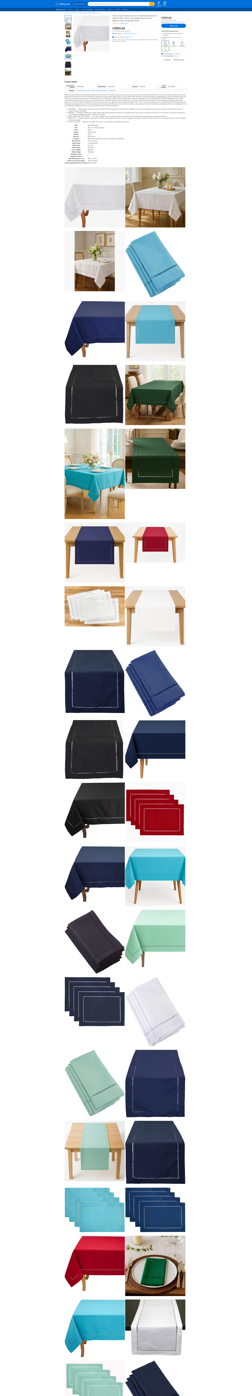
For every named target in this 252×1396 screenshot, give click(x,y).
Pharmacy (110, 9)
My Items (124, 9)
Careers (117, 9)
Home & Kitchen (73, 13)
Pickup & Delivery (100, 9)
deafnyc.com (129, 37)
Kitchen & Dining (82, 13)
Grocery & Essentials (87, 9)
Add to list (168, 59)
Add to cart (174, 26)
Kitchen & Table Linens (93, 13)
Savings (77, 9)
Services (70, 9)
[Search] (152, 4)
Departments (62, 9)
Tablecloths (112, 90)
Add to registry (180, 59)
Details (176, 56)
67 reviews (125, 23)
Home (66, 13)
